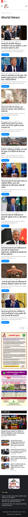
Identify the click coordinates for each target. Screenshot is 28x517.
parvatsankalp (5, 41)
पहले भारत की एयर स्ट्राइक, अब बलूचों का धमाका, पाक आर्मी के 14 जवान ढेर (13, 109)
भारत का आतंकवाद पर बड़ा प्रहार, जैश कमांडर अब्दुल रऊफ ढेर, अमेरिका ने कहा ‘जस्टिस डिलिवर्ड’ (14, 77)
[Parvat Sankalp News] (6, 6)
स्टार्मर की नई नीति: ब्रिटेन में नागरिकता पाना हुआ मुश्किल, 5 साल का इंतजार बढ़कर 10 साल (14, 46)
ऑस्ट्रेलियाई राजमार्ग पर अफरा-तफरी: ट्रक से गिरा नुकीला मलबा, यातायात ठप (12, 125)
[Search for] (26, 6)
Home (3, 13)
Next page (22, 327)
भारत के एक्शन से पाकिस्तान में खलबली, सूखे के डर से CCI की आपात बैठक (14, 217)
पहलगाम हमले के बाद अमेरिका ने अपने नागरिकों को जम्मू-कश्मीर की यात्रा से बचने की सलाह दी (13, 313)
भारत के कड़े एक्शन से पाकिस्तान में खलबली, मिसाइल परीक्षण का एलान (13, 283)
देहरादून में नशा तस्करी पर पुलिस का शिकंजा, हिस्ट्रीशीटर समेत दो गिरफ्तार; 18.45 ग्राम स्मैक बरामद (12, 433)
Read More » (5, 54)
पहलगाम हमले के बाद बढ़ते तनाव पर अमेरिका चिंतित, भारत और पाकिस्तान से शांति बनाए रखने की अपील (14, 184)
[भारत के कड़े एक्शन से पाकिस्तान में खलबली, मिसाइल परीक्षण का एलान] (14, 270)
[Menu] (2, 6)
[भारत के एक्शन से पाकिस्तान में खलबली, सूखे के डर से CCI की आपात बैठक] (14, 204)
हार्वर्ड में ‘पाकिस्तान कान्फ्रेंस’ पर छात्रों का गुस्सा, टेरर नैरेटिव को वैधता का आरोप (14, 151)
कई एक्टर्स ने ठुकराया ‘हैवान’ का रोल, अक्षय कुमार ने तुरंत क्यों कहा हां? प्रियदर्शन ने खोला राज (18, 451)
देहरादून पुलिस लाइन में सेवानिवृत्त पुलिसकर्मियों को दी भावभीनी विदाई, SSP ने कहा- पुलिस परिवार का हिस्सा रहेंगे (18, 443)
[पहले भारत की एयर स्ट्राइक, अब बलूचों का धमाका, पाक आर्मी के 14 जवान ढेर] (14, 96)
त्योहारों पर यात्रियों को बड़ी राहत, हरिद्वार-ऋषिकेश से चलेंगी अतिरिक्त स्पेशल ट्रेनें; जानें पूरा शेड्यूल (18, 466)
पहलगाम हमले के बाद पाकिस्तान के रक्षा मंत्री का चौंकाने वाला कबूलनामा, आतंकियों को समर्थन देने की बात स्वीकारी (13, 251)
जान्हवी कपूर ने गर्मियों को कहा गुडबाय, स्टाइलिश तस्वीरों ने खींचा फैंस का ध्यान (19, 458)
